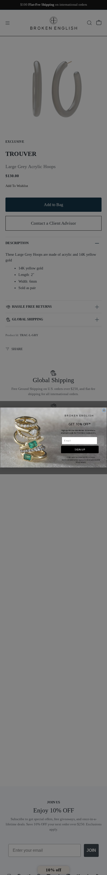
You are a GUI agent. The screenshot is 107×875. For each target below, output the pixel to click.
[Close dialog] (104, 410)
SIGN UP (80, 449)
